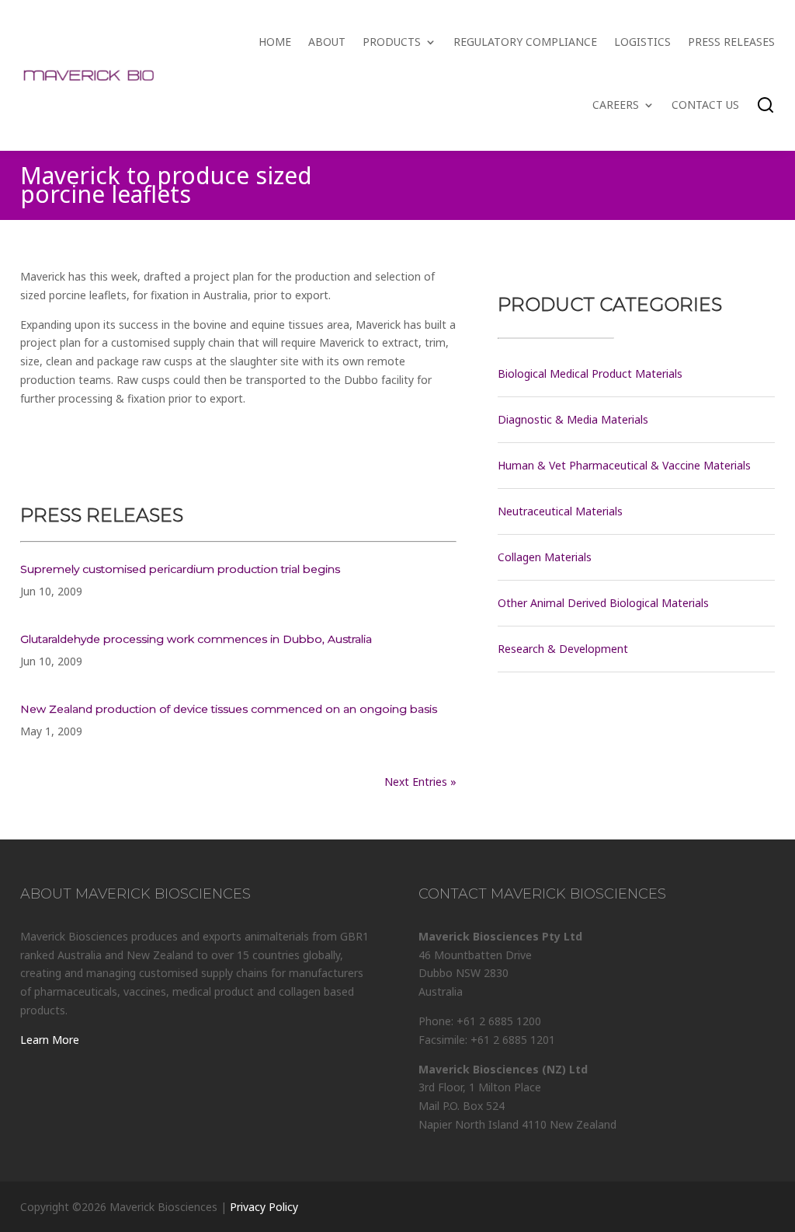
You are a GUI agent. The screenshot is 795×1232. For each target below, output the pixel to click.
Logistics (642, 41)
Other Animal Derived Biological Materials (603, 602)
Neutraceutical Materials (560, 511)
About (326, 41)
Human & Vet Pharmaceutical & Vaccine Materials (624, 465)
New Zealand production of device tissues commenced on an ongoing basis (228, 709)
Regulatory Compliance (525, 41)
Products (392, 41)
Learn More (49, 1039)
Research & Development (563, 648)
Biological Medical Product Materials (590, 373)
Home (275, 41)
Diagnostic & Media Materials (573, 419)
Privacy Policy (264, 1206)
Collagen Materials (545, 557)
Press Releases (731, 41)
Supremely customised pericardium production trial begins (180, 569)
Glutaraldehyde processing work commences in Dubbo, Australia (196, 639)
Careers (615, 104)
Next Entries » (420, 781)
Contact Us (705, 104)
